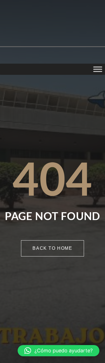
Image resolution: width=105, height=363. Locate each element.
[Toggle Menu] (97, 69)
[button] (58, 350)
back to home (52, 248)
